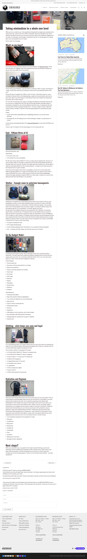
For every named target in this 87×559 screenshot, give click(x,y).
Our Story (21, 518)
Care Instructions (6, 523)
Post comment (7, 509)
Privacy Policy (5, 527)
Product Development (24, 527)
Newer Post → (52, 462)
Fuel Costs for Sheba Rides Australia (68, 57)
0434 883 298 (55, 540)
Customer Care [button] (7, 516)
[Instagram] (75, 548)
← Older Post (7, 462)
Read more (60, 64)
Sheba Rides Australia (24, 523)
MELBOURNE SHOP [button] (41, 516)
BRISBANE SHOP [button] (57, 516)
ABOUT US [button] (72, 516)
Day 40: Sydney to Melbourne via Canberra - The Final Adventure (71, 89)
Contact (4, 529)
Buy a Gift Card (22, 529)
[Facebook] (72, 548)
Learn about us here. (74, 528)
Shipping (4, 520)
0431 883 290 (39, 540)
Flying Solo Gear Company (57, 555)
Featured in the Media (24, 525)
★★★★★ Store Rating (7, 2)
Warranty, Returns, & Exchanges (9, 525)
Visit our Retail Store (7, 518)
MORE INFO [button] (22, 516)
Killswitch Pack (44, 66)
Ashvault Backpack (33, 123)
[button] (53, 7)
